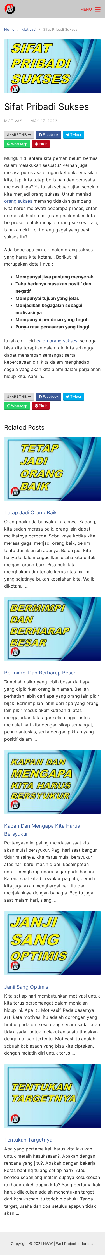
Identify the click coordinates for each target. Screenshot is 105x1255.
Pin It (42, 144)
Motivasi (29, 29)
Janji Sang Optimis (26, 987)
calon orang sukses (56, 341)
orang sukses (18, 201)
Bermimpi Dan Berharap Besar (40, 673)
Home (9, 29)
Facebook (50, 134)
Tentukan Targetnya (28, 1140)
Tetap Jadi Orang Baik (30, 512)
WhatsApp (18, 144)
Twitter (75, 134)
